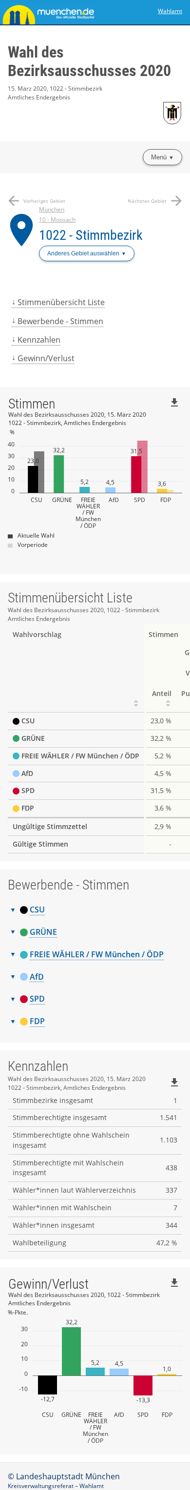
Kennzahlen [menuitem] (39, 339)
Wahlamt (170, 11)
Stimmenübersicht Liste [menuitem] (61, 302)
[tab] (95, 910)
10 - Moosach (57, 219)
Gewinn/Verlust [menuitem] (46, 358)
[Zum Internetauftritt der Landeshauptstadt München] (47, 12)
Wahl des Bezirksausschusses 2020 (89, 61)
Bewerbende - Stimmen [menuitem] (60, 321)
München (51, 209)
